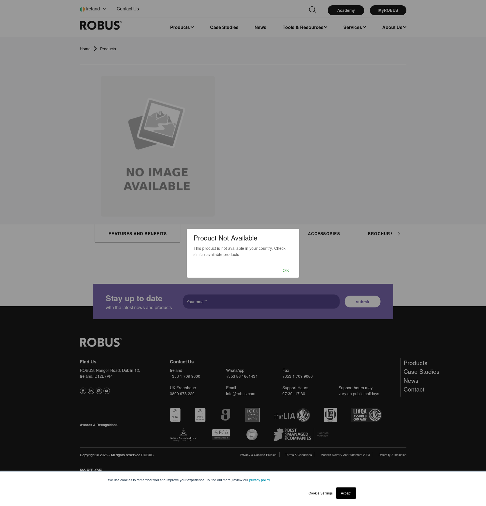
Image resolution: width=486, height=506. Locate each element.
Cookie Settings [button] (321, 493)
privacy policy (259, 479)
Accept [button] (346, 493)
